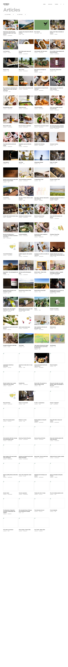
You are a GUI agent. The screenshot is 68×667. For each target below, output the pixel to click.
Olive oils (50, 4)
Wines (44, 4)
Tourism (56, 4)
